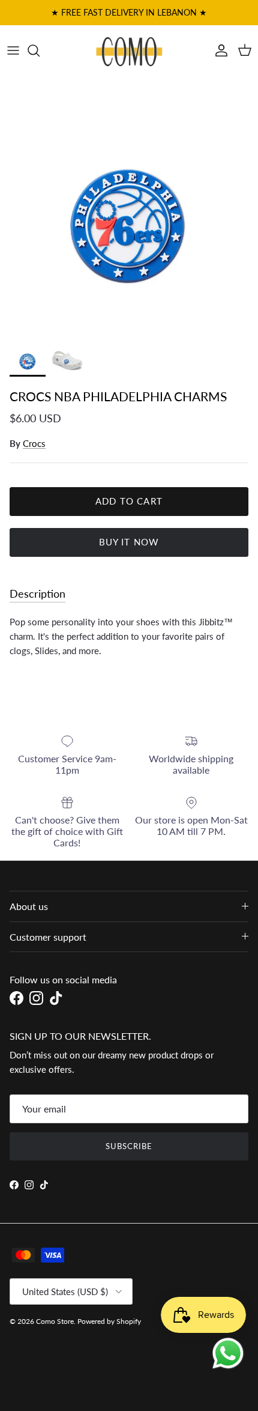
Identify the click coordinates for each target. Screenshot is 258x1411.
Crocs (34, 443)
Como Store (55, 1321)
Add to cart (129, 501)
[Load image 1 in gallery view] (129, 205)
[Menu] (13, 50)
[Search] (39, 50)
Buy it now (129, 541)
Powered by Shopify (109, 1321)
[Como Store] (129, 50)
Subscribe (129, 1146)
